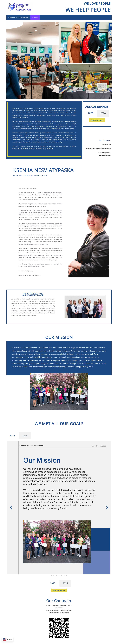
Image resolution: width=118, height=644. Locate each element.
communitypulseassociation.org (59, 612)
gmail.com (107, 148)
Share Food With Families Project (18, 17)
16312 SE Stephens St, (104, 153)
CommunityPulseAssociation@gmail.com (59, 610)
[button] (11, 507)
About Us (35, 17)
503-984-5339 (59, 608)
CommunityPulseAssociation (94, 148)
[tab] (90, 113)
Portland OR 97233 (105, 155)
